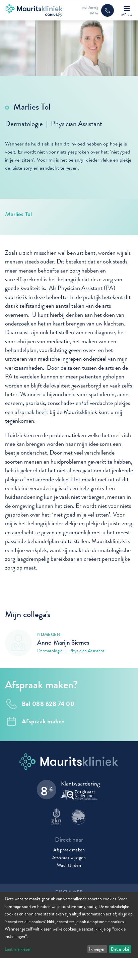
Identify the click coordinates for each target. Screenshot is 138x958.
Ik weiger (97, 949)
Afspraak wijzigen (69, 857)
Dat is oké (120, 949)
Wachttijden (69, 865)
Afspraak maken (69, 849)
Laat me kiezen (18, 949)
